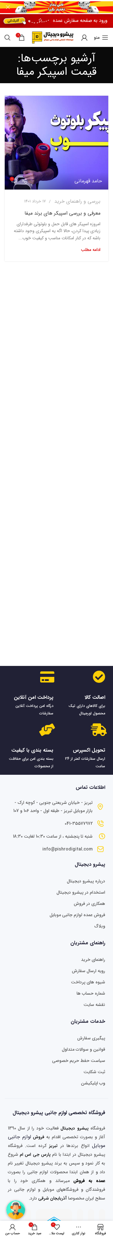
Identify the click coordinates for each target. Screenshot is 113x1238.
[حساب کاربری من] (84, 37)
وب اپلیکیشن (93, 1083)
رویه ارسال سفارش (88, 970)
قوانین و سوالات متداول (83, 1049)
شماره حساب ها (91, 993)
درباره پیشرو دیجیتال (86, 881)
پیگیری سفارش (91, 1038)
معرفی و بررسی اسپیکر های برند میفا (62, 213)
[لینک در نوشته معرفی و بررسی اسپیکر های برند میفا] (56, 143)
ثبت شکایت (94, 1071)
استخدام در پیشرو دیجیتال (80, 892)
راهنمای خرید (93, 959)
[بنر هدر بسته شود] (8, 7)
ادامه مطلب (90, 249)
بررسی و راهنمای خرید (77, 201)
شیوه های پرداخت (88, 982)
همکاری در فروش (89, 903)
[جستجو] (7, 37)
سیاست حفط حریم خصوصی (78, 1060)
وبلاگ (99, 926)
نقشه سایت (94, 1004)
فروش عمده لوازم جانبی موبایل (77, 914)
